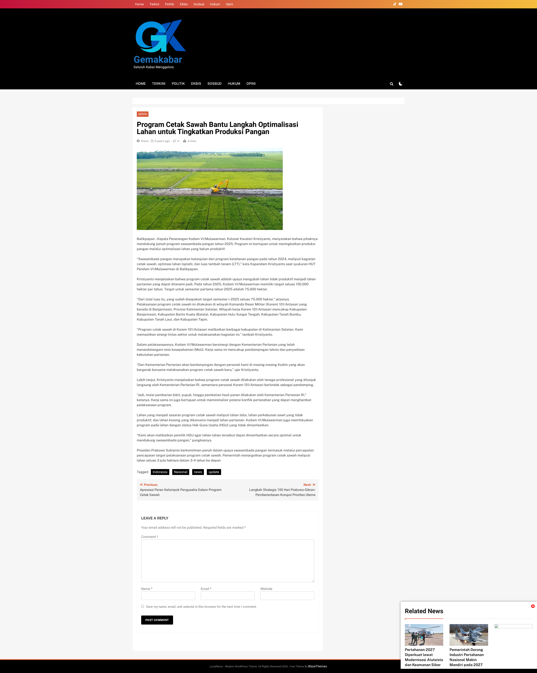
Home (139, 4)
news (198, 472)
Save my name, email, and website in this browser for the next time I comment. (201, 606)
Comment (149, 536)
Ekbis (184, 4)
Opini (229, 4)
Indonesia (160, 472)
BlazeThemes (317, 666)
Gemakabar (158, 60)
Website (266, 588)
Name (146, 588)
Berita (142, 114)
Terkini (154, 4)
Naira (145, 141)
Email (206, 588)
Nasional (180, 472)
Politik (169, 4)
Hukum (215, 4)
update (214, 472)
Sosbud (199, 4)
